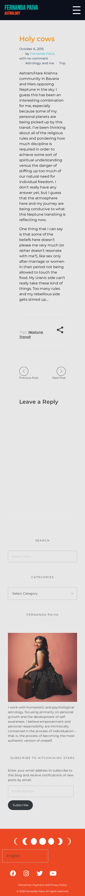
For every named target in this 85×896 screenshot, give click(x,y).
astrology (12, 13)
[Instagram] (26, 873)
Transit (25, 337)
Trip (62, 63)
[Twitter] (40, 873)
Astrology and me (39, 63)
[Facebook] (13, 873)
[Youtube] (53, 873)
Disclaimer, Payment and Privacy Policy (42, 884)
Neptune (35, 332)
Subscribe (20, 805)
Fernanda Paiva (21, 8)
